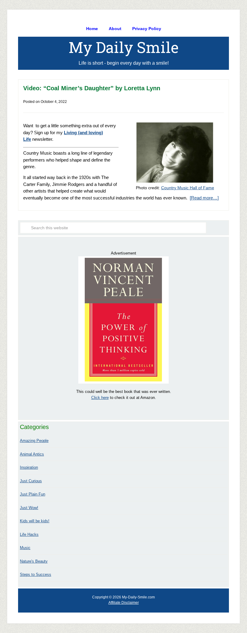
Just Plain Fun (32, 494)
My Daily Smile (124, 47)
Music (25, 547)
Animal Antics (32, 454)
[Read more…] (204, 197)
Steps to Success (35, 574)
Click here (100, 397)
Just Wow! (29, 507)
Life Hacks (29, 534)
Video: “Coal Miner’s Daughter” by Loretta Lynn (91, 88)
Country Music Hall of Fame (187, 187)
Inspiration (29, 467)
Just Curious (31, 481)
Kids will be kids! (34, 521)
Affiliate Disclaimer (123, 603)
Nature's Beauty (34, 561)
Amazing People (34, 440)
